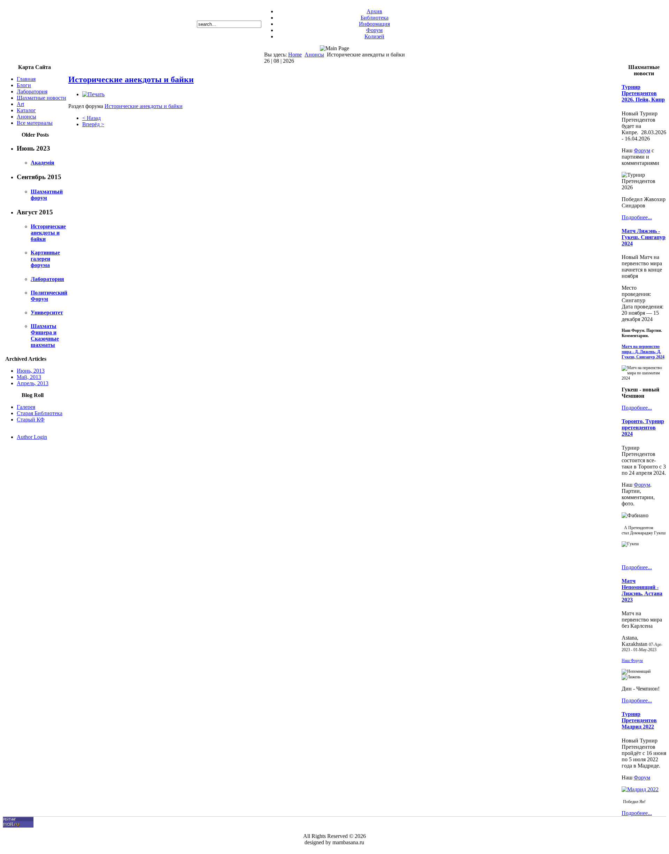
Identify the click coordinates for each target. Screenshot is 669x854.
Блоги (24, 85)
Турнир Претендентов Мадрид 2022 (639, 720)
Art (20, 104)
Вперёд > (93, 124)
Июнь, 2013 (31, 371)
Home (295, 55)
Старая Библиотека (39, 413)
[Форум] (640, 789)
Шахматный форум (47, 195)
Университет (47, 312)
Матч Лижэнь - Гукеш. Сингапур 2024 (644, 237)
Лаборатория (32, 91)
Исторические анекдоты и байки (48, 232)
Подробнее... (637, 217)
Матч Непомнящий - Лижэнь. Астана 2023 (642, 590)
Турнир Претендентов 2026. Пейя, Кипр (643, 93)
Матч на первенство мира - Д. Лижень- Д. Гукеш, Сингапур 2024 (643, 351)
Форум (374, 30)
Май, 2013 (29, 377)
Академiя (42, 163)
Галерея (26, 407)
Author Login (32, 437)
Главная (26, 79)
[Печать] (93, 94)
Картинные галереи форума (45, 259)
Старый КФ (31, 419)
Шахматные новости (41, 98)
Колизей (374, 36)
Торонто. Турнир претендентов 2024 (643, 427)
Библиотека (375, 18)
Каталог (26, 110)
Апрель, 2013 (32, 383)
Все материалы (35, 123)
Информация (374, 24)
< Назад (91, 118)
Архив (374, 11)
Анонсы (314, 55)
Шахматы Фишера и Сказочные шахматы (45, 335)
